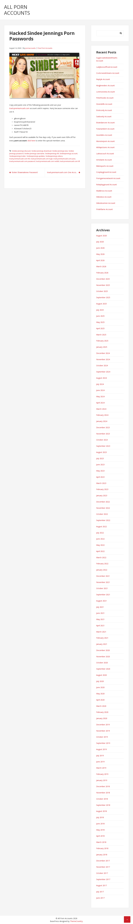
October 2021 (102, 588)
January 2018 (101, 854)
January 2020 (101, 718)
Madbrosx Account (104, 191)
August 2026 (101, 235)
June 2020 (100, 687)
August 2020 (101, 675)
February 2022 (102, 563)
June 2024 (100, 390)
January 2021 (101, 644)
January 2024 (101, 421)
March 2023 (101, 483)
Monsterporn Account (105, 141)
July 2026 (100, 241)
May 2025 (100, 322)
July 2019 (100, 755)
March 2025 (101, 334)
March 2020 (101, 706)
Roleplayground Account (106, 184)
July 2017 (100, 891)
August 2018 (101, 811)
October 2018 (102, 799)
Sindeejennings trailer (17, 156)
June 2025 (100, 316)
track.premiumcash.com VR (70, 161)
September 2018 (103, 805)
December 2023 (103, 427)
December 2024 (103, 353)
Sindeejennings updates (36, 156)
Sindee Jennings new (60, 151)
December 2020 (103, 650)
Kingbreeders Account (105, 85)
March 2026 (101, 266)
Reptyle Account (103, 79)
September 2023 (103, 446)
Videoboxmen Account (105, 203)
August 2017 (101, 885)
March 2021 (101, 632)
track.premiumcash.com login (42, 159)
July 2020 (100, 681)
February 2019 (102, 774)
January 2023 (101, 495)
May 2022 (100, 545)
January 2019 (101, 780)
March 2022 (101, 557)
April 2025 (100, 328)
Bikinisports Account (104, 166)
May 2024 (100, 396)
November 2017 (103, 867)
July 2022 (100, 532)
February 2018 (102, 848)
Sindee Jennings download (41, 151)
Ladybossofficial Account (106, 67)
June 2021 (100, 613)
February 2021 (102, 638)
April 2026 (100, 260)
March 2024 (101, 409)
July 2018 (100, 817)
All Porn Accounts (17, 10)
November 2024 (103, 359)
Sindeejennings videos (54, 156)
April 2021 (100, 625)
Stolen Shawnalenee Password (25, 172)
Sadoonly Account (103, 116)
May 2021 (100, 619)
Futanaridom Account (105, 129)
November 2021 (103, 582)
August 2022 (101, 526)
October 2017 (102, 873)
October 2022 (102, 514)
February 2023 (102, 489)
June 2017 (100, 898)
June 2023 (100, 464)
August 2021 (101, 601)
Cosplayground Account (106, 172)
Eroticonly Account (104, 110)
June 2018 (100, 823)
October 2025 (102, 291)
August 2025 (101, 303)
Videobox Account (103, 197)
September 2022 (103, 520)
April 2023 (100, 477)
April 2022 (100, 551)
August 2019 (101, 749)
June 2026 (100, 248)
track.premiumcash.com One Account (63, 172)
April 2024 (100, 402)
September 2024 (103, 371)
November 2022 (103, 508)
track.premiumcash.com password (22, 161)
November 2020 (103, 656)
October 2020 (102, 662)
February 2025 (102, 341)
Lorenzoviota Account (105, 91)
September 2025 (103, 297)
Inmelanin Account (104, 160)
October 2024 (102, 365)
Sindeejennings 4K (52, 153)
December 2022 (103, 501)
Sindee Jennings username (34, 153)
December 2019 (103, 724)
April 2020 (100, 700)
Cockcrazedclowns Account (107, 73)
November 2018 (103, 792)
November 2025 (103, 285)
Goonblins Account (104, 135)
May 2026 (100, 254)
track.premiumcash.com (19, 108)
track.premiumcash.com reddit (47, 161)
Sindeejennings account (68, 153)
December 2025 (103, 279)
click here (31, 140)
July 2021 (100, 607)
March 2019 (101, 768)
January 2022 (101, 570)
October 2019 (102, 737)
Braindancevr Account (105, 122)
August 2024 (101, 378)
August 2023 (101, 452)
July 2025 (100, 310)
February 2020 (102, 712)
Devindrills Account (104, 104)
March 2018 (101, 842)
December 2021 (103, 576)
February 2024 (102, 415)
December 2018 (103, 786)
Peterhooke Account (105, 98)
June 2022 (100, 539)
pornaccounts (30, 48)
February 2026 (102, 272)
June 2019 (100, 761)
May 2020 (100, 693)
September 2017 (103, 879)
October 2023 (102, 440)
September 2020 (103, 669)
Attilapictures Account (105, 147)
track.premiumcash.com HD (19, 159)
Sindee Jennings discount (21, 151)
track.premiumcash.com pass (64, 159)
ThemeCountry (76, 921)
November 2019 (103, 731)
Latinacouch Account (105, 153)
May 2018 (100, 830)
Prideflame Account (104, 209)
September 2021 (103, 594)
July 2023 (100, 458)
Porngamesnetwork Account (108, 178)
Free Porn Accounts (45, 48)
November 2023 (103, 433)
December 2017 (103, 860)
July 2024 (100, 384)
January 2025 (101, 347)
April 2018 (100, 836)
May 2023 (100, 471)
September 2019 (103, 743)
